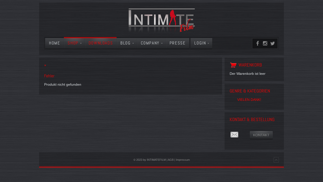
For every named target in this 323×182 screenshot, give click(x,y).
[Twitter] (272, 43)
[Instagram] (264, 43)
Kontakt (261, 135)
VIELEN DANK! (249, 100)
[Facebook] (257, 43)
